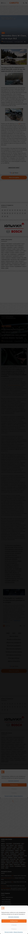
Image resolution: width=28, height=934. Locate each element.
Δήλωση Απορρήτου (18, 932)
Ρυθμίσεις (14, 929)
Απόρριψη (14, 925)
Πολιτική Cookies (9, 932)
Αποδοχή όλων (14, 921)
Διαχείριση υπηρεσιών (13, 916)
